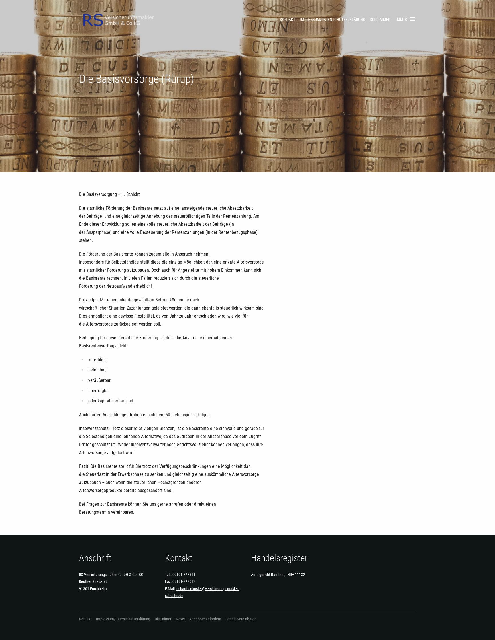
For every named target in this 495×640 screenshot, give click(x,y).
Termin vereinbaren (241, 619)
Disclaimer (380, 19)
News (180, 619)
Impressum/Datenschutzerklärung (332, 19)
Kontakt (287, 19)
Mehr (402, 19)
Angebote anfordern (205, 619)
